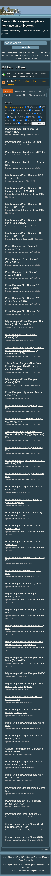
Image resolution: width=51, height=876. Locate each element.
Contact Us (28, 860)
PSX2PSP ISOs (21, 110)
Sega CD (15, 676)
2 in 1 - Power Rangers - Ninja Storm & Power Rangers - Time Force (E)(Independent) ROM (24, 350)
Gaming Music (7, 56)
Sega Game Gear (18, 327)
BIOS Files (45, 53)
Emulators (35, 53)
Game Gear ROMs (17, 117)
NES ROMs (25, 124)
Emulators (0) (20, 91)
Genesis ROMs (26, 114)
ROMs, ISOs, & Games (21, 53)
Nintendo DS (16, 145)
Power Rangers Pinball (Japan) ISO (23, 814)
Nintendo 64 (16, 398)
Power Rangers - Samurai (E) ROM (23, 142)
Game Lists (32, 58)
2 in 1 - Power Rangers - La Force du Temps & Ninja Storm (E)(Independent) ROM (24, 434)
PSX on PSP (16, 155)
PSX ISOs (19, 120)
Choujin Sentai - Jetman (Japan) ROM (24, 837)
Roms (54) (7, 91)
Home (3, 53)
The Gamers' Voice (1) (37, 95)
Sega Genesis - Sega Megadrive (23, 226)
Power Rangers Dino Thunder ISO (22, 311)
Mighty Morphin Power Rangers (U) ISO (25, 673)
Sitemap (11, 857)
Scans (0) (42, 91)
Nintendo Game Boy (19, 181)
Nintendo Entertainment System (23, 830)
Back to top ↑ (45, 849)
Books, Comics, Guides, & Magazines (29, 56)
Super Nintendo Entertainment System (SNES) (28, 194)
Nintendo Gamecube (19, 314)
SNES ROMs (11, 114)
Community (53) (20, 95)
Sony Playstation (17, 563)
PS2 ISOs (32, 117)
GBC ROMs (32, 120)
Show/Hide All (38, 124)
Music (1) (7, 95)
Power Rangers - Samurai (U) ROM (23, 583)
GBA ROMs (33, 107)
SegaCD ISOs (11, 124)
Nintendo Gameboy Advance (22, 135)
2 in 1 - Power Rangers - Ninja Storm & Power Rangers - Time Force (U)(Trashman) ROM (24, 366)
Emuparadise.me (23, 871)
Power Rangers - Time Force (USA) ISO (25, 152)
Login (9, 53)
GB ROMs (36, 110)
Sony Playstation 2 (18, 340)
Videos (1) (32, 91)
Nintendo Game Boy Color (21, 576)
